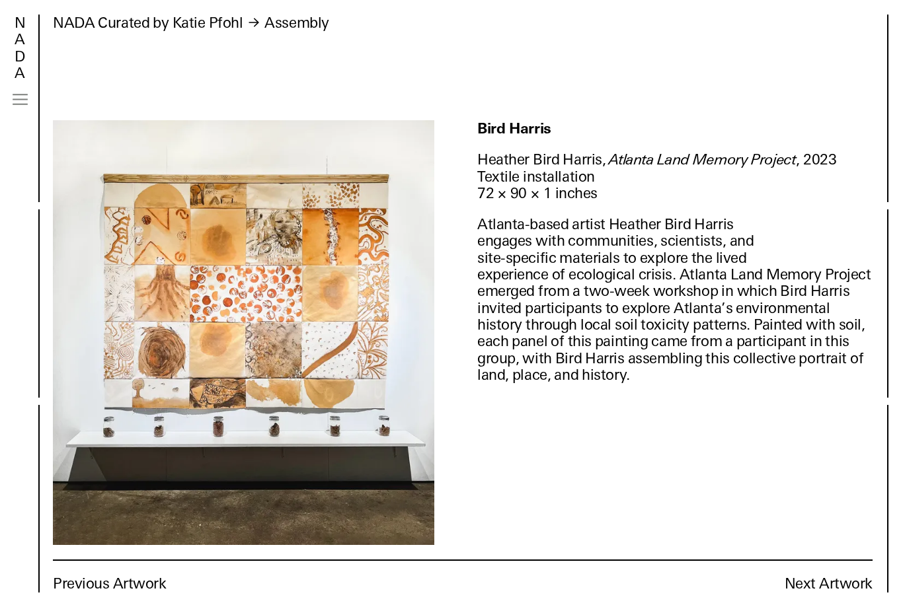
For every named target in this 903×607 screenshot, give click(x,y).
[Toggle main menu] (20, 99)
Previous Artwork (110, 583)
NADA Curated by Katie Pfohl (148, 23)
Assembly (296, 23)
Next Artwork (829, 583)
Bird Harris (514, 128)
